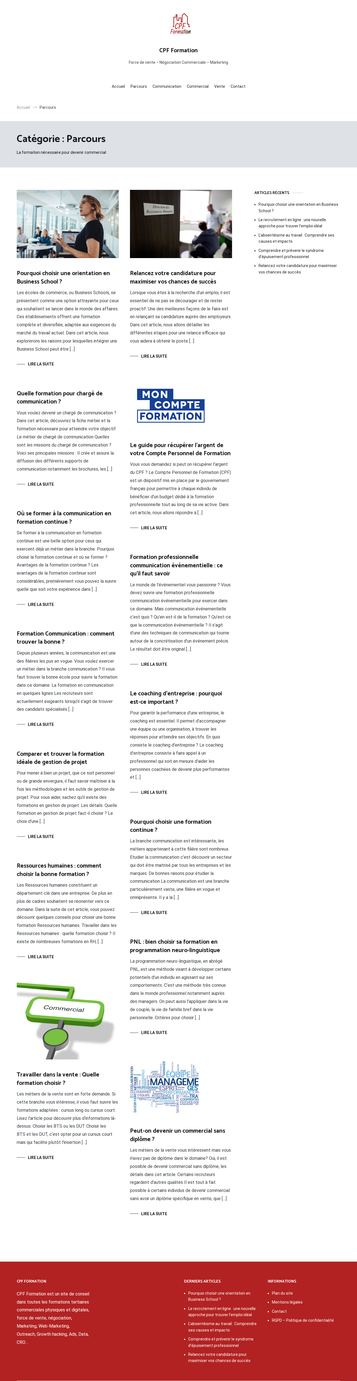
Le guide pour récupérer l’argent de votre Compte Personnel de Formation (180, 449)
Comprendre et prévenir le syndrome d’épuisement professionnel (291, 253)
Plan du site (282, 1293)
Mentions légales (287, 1302)
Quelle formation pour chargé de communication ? (60, 398)
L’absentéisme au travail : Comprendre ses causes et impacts (296, 238)
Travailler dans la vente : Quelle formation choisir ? (58, 1079)
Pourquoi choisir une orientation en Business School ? (63, 277)
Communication (167, 86)
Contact (238, 86)
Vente (219, 86)
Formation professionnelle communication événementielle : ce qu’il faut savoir (176, 566)
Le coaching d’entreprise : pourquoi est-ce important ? (176, 698)
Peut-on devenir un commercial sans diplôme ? (177, 1135)
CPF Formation (178, 50)
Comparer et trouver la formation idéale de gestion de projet (60, 758)
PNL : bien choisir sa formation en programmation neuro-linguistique (175, 946)
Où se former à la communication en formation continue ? (64, 518)
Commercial (198, 86)
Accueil (118, 86)
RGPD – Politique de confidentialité (303, 1320)
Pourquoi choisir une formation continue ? (170, 826)
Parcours (139, 86)
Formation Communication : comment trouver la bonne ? (66, 638)
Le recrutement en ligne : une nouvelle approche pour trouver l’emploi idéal (292, 223)
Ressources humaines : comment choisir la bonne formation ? (59, 870)
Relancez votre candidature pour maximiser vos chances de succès (173, 277)
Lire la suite (41, 364)
